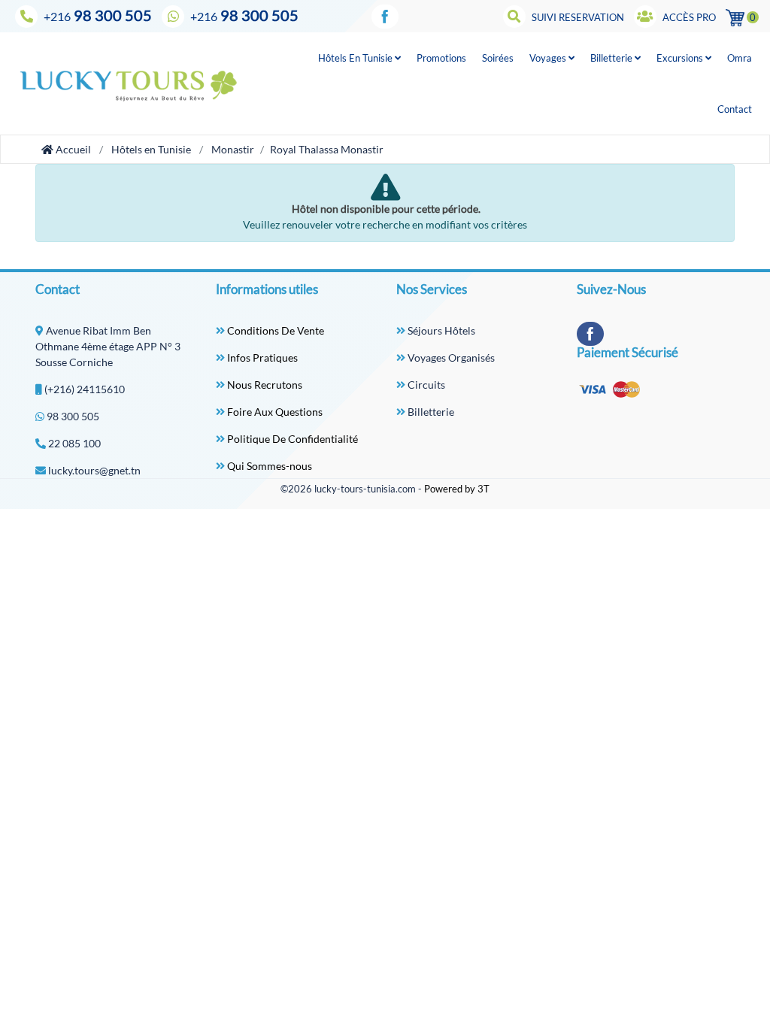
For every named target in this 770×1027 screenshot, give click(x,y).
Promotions (441, 58)
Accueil (72, 149)
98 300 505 (98, 15)
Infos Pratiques (261, 357)
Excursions (680, 58)
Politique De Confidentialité (291, 438)
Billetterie (612, 58)
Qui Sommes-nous (268, 465)
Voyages (548, 58)
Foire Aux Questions (274, 411)
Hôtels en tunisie (356, 58)
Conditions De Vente (274, 330)
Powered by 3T (457, 489)
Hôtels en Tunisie (151, 149)
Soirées (498, 58)
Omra (739, 58)
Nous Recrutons (263, 384)
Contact (734, 109)
